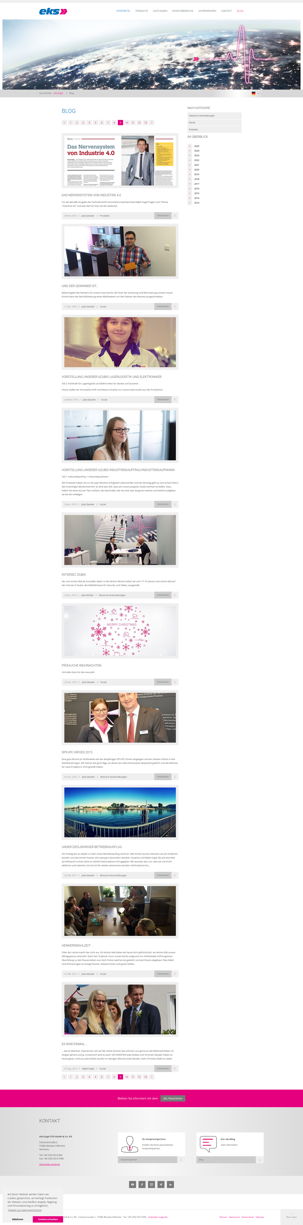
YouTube (132, 1184)
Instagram (151, 1184)
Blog (240, 10)
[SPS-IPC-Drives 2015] (120, 718)
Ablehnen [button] (17, 1219)
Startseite (123, 10)
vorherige (64, 122)
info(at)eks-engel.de (49, 1164)
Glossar (223, 1217)
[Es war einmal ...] (120, 1010)
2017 (196, 183)
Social (192, 122)
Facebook (142, 1184)
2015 (196, 193)
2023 (196, 155)
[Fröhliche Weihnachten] (120, 631)
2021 (196, 164)
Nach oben (291, 1217)
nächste (151, 122)
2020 (196, 169)
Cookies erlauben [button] (48, 1219)
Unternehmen (207, 10)
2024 (196, 150)
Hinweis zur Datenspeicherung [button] (25, 1210)
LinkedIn (170, 1184)
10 (127, 122)
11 (133, 122)
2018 (196, 179)
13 (145, 122)
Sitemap (260, 1217)
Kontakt (226, 10)
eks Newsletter (173, 1098)
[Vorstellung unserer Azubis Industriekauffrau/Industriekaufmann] (120, 435)
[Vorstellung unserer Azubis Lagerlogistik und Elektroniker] (120, 342)
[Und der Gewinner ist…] (120, 251)
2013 (196, 202)
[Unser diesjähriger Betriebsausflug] (120, 812)
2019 (196, 174)
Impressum (234, 1217)
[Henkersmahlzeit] (120, 911)
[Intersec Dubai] (120, 540)
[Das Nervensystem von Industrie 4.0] (120, 161)
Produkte (142, 10)
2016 (196, 188)
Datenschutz (248, 1217)
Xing (160, 1184)
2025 (196, 146)
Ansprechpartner (128, 1159)
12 (139, 122)
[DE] (256, 93)
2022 (196, 160)
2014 (196, 198)
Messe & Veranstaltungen (202, 115)
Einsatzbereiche (182, 10)
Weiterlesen (163, 215)
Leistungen (160, 10)
